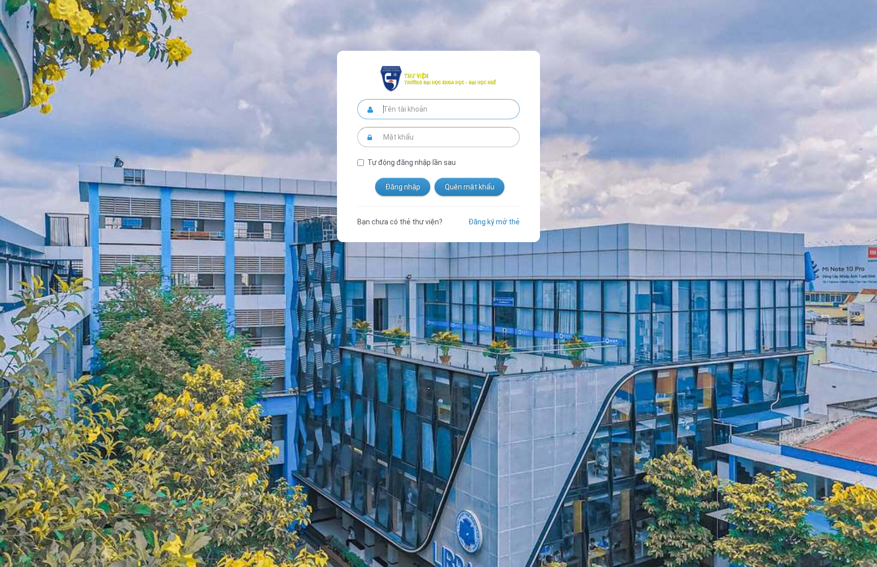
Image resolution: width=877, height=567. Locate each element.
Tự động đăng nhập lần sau (411, 162)
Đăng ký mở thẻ (494, 222)
